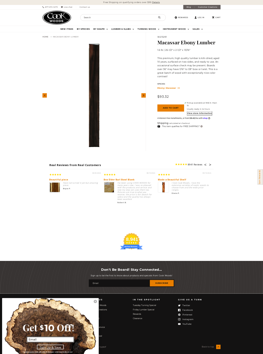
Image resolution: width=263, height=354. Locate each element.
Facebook (187, 310)
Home (45, 37)
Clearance (137, 318)
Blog (189, 7)
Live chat (68, 7)
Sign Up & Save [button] (50, 347)
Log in (201, 17)
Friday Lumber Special (143, 310)
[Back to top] (218, 347)
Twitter (186, 305)
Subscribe (161, 283)
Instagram (188, 319)
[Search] (159, 17)
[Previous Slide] (44, 95)
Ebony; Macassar (166, 88)
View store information (199, 113)
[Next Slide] (143, 95)
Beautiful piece (58, 180)
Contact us (85, 7)
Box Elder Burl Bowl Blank (119, 180)
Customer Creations (207, 7)
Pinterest (187, 314)
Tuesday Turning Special (144, 305)
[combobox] (115, 18)
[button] (101, 29)
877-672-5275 (51, 7)
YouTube (186, 324)
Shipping (162, 123)
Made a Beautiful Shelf (172, 180)
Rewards (183, 17)
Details (156, 2)
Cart (218, 17)
